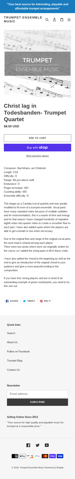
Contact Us (13, 369)
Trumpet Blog (14, 360)
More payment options (37, 156)
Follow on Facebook (18, 351)
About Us (12, 342)
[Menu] (69, 19)
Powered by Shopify (53, 467)
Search (11, 333)
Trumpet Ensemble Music (23, 19)
